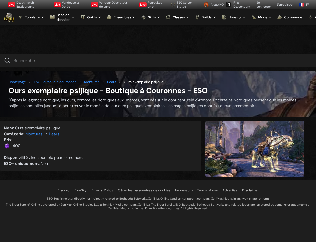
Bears (111, 82)
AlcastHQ (217, 5)
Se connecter (264, 5)
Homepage (17, 82)
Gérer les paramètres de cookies (144, 190)
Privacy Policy (102, 190)
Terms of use (207, 190)
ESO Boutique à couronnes (55, 82)
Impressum (184, 190)
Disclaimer (250, 190)
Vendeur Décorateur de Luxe (109, 5)
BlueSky (80, 190)
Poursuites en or (151, 5)
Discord (63, 190)
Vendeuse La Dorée (67, 5)
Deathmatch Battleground (22, 5)
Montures (91, 82)
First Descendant (241, 5)
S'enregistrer (285, 5)
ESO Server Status (184, 5)
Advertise (229, 190)
